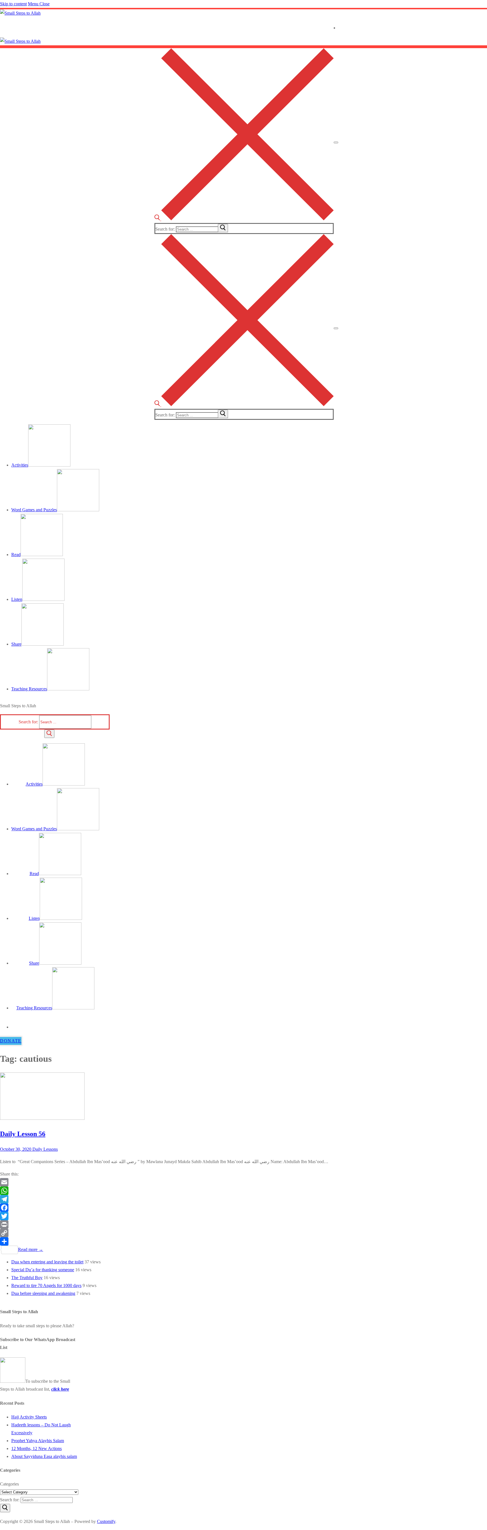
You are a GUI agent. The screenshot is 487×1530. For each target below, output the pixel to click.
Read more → (30, 1249)
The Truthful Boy (27, 1277)
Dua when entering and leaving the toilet (47, 1261)
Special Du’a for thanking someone (42, 1269)
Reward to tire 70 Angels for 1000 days (46, 1285)
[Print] (169, 1224)
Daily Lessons (44, 1149)
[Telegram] (169, 1199)
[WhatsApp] (169, 1190)
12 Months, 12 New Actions (36, 1448)
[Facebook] (169, 1207)
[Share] (169, 1241)
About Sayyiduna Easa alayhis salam (44, 1456)
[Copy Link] (169, 1233)
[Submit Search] (49, 734)
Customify (106, 1521)
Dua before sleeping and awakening (43, 1293)
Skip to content (13, 3)
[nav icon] (336, 142)
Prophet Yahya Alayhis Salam (37, 1440)
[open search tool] (244, 219)
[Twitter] (169, 1216)
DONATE (10, 1040)
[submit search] (223, 228)
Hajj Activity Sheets (29, 1417)
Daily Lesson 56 (22, 1134)
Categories (9, 1484)
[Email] (169, 1182)
